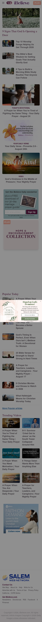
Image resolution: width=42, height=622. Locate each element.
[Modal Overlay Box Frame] (21, 311)
